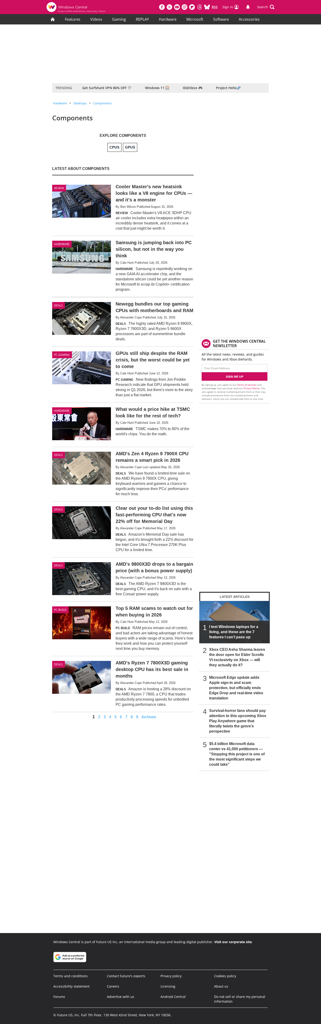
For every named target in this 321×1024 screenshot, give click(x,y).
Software (221, 19)
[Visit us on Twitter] (169, 7)
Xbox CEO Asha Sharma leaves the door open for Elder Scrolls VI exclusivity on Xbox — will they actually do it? (237, 657)
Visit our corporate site (233, 942)
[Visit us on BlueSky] (207, 7)
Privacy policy (171, 976)
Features (72, 19)
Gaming (119, 19)
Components (102, 103)
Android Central (173, 996)
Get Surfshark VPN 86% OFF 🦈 (106, 88)
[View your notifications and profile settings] (248, 7)
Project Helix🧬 (228, 88)
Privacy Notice (251, 388)
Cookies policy (225, 976)
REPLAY (142, 19)
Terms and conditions (70, 976)
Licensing (167, 986)
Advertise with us (120, 996)
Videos (96, 19)
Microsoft (194, 19)
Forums (59, 996)
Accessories (249, 19)
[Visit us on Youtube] (177, 7)
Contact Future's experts (126, 976)
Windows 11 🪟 (157, 88)
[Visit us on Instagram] (184, 7)
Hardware (167, 19)
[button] (265, 7)
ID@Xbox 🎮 (192, 88)
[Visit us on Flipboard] (192, 7)
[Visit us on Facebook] (162, 7)
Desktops (80, 103)
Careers (113, 986)
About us (221, 986)
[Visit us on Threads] (199, 7)
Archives (148, 717)
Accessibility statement (71, 986)
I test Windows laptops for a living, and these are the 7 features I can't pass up (233, 632)
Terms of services (247, 384)
